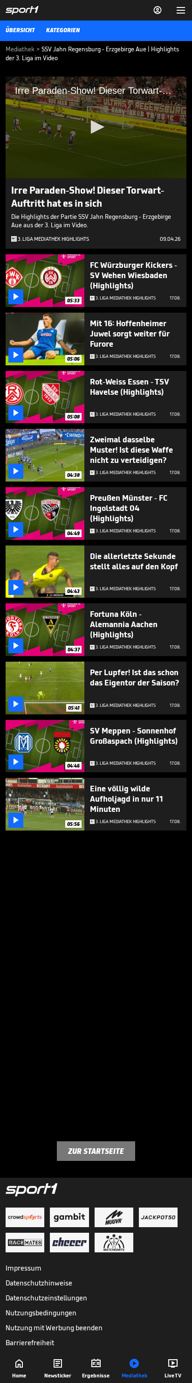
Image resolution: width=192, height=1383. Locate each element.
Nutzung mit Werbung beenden (54, 1327)
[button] (96, 127)
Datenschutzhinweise (39, 1282)
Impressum (23, 1268)
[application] (96, 127)
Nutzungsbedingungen (41, 1312)
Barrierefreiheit (30, 1342)
